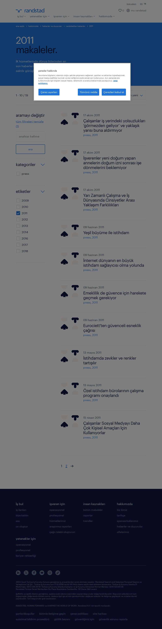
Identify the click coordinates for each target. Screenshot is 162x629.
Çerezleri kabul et (113, 92)
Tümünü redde (88, 92)
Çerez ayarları (49, 92)
